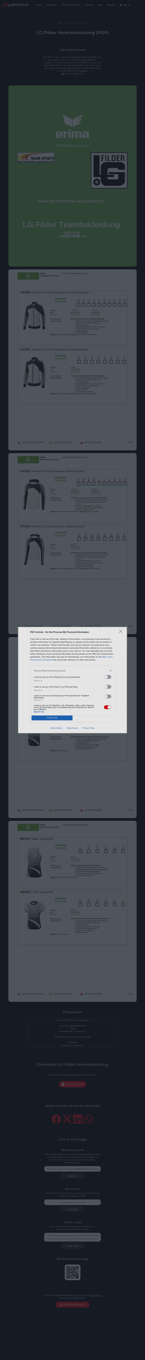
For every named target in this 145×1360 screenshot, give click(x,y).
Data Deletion (56, 728)
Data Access (72, 728)
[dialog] (72, 680)
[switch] (107, 677)
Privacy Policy (88, 728)
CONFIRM (52, 718)
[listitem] (72, 670)
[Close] (121, 632)
